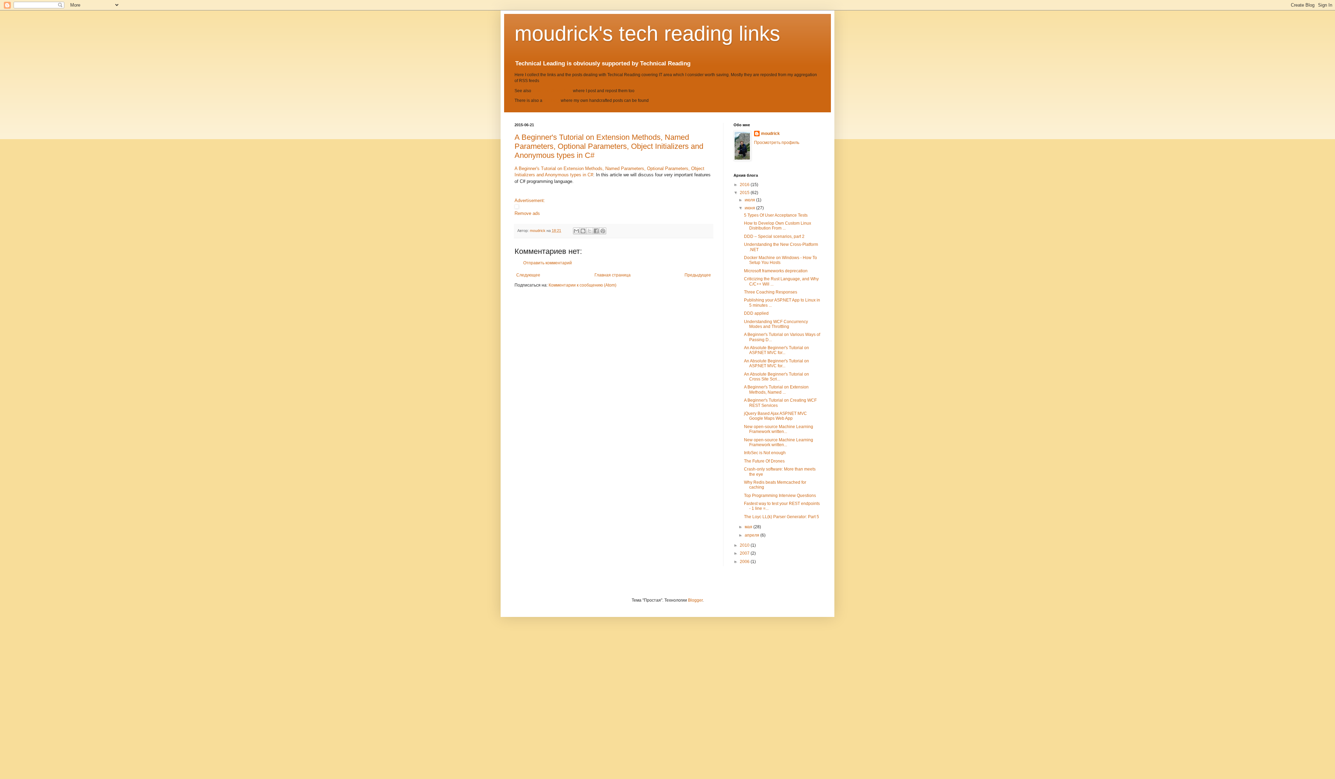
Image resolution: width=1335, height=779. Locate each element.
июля (750, 200)
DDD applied (756, 313)
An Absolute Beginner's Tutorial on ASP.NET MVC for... (776, 350)
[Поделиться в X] (589, 230)
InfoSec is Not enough (765, 452)
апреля (752, 535)
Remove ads (527, 213)
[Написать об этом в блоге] (583, 230)
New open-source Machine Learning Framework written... (778, 429)
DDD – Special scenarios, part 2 (774, 236)
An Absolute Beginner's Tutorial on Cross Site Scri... (776, 377)
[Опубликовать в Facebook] (596, 230)
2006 (745, 561)
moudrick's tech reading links (647, 33)
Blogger (695, 600)
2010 (745, 545)
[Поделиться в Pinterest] (602, 230)
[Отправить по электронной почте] (576, 230)
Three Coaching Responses (770, 292)
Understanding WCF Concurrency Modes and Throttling (776, 324)
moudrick (770, 133)
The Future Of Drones (764, 461)
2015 (745, 192)
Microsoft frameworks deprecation (776, 270)
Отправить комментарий (547, 262)
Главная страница (612, 275)
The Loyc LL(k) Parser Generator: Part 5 (781, 516)
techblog (551, 100)
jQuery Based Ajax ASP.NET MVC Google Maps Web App (775, 416)
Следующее (528, 275)
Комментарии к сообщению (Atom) (582, 285)
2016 (745, 184)
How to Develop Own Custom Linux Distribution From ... (777, 226)
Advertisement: (530, 200)
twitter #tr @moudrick (552, 90)
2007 (745, 553)
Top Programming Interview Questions (780, 495)
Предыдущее (698, 275)
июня (750, 208)
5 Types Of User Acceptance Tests (776, 215)
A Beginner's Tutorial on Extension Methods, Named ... (776, 389)
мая (749, 526)
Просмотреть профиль (776, 142)
